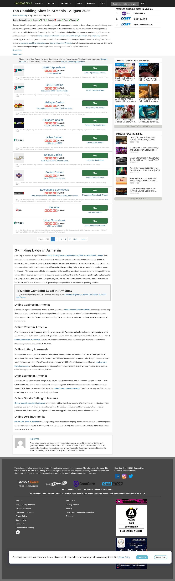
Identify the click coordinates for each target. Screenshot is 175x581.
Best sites (38, 3)
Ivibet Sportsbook (54, 220)
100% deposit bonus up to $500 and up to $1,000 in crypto (54, 196)
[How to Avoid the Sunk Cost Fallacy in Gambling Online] (121, 140)
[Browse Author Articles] (21, 443)
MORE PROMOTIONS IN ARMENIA (138, 126)
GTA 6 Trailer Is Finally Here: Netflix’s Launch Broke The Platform (143, 190)
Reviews (52, 3)
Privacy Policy (21, 516)
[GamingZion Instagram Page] (124, 476)
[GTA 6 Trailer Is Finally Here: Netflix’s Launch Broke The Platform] (121, 191)
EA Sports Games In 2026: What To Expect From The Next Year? (144, 159)
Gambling (23, 15)
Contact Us (20, 524)
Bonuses (91, 3)
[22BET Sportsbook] (19, 71)
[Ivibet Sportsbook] (19, 223)
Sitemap (69, 508)
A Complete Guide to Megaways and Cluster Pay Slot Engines (144, 149)
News (79, 3)
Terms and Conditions (24, 512)
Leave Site (160, 557)
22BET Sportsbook (53, 67)
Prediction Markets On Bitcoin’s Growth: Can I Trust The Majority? (145, 169)
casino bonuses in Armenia (61, 43)
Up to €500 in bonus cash (54, 178)
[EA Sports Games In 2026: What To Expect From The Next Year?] (121, 161)
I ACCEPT (142, 557)
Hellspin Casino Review (94, 108)
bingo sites (96, 36)
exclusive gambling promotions (33, 43)
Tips (103, 3)
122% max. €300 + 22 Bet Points (54, 91)
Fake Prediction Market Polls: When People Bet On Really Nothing (143, 179)
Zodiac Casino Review (95, 178)
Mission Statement (23, 508)
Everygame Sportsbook (54, 189)
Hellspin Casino (54, 102)
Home (15, 15)
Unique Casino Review (95, 160)
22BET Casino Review (95, 90)
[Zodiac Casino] (19, 175)
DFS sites (83, 36)
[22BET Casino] (19, 88)
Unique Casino (53, 154)
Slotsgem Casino (53, 119)
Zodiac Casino (54, 172)
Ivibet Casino (54, 137)
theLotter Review (95, 212)
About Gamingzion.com (25, 505)
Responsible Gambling (25, 528)
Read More (17, 50)
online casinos (43, 36)
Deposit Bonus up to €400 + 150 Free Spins (54, 108)
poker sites (65, 36)
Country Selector (72, 505)
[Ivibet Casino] (19, 140)
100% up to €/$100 (54, 143)
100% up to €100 (54, 73)
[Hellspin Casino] (19, 105)
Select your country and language (124, 4)
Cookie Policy (21, 520)
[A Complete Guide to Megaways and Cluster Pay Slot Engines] (121, 150)
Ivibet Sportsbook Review (95, 225)
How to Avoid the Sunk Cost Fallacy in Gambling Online (142, 138)
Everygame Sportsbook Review (95, 195)
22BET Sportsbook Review (95, 73)
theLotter (54, 207)
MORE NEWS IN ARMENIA (138, 199)
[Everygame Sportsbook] (19, 193)
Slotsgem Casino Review (95, 125)
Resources (70, 516)
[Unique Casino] (19, 158)
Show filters (17, 54)
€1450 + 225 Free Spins (54, 126)
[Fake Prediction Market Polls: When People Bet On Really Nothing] (121, 181)
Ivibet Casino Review (94, 143)
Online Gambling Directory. (73, 62)
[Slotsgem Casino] (19, 123)
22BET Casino (54, 84)
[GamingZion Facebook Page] (117, 476)
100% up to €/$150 (54, 226)
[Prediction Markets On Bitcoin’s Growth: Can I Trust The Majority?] (121, 171)
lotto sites (74, 36)
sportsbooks (55, 36)
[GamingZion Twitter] (131, 476)
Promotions (66, 3)
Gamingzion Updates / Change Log (80, 512)
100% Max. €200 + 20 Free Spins (54, 161)
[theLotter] (19, 210)
